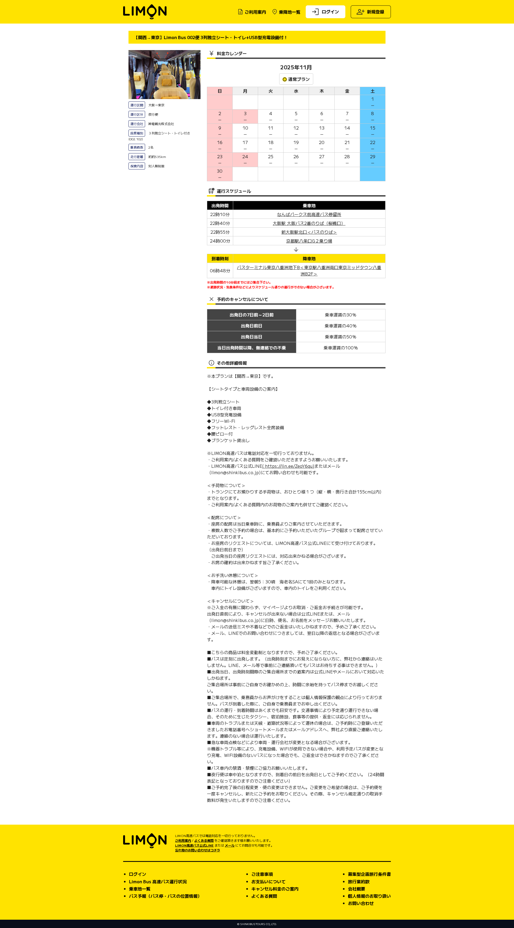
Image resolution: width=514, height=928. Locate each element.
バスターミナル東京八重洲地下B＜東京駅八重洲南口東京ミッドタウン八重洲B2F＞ (309, 270)
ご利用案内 (255, 12)
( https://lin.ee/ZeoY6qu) (288, 466)
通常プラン (299, 79)
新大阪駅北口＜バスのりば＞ (309, 232)
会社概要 (356, 888)
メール (230, 845)
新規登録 (375, 11)
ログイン (330, 11)
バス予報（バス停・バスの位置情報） (165, 896)
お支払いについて (268, 881)
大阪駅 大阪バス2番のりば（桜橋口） (309, 223)
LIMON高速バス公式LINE (194, 845)
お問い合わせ (361, 903)
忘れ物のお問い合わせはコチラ (197, 850)
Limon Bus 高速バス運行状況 (158, 881)
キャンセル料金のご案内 (274, 888)
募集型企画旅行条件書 (369, 874)
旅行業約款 (358, 881)
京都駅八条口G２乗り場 (309, 240)
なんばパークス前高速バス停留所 (309, 214)
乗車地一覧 (139, 888)
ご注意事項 (262, 874)
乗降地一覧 (289, 12)
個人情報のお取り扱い (369, 896)
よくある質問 (204, 840)
